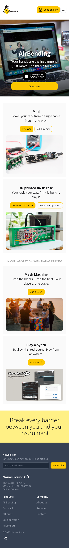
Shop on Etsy (51, 9)
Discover (34, 86)
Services (41, 508)
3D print (8, 514)
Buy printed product (50, 205)
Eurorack (8, 508)
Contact (41, 514)
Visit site (34, 291)
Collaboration (11, 520)
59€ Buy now (43, 128)
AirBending (9, 502)
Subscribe (58, 465)
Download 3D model (22, 205)
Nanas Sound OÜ (16, 477)
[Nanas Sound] (11, 9)
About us (41, 502)
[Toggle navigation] (63, 10)
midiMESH (9, 525)
